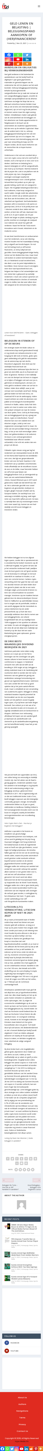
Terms (22, 1417)
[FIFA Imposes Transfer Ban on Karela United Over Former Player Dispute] (7, 1240)
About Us (22, 1397)
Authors (22, 1404)
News (31, 1245)
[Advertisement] (21, 310)
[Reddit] (18, 64)
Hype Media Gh (22, 1441)
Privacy (22, 1424)
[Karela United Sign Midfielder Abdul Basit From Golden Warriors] (7, 1254)
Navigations (22, 1411)
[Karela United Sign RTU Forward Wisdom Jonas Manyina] (7, 1278)
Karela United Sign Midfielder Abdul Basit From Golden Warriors (25, 1254)
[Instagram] (9, 59)
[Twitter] (27, 55)
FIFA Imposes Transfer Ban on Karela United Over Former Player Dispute (24, 1241)
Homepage (25, 1245)
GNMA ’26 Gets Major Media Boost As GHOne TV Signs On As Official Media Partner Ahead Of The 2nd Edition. (24, 1228)
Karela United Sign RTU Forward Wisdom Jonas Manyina (24, 1278)
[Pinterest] (9, 64)
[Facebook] (9, 55)
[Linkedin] (27, 59)
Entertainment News (27, 1233)
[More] (27, 64)
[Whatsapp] (18, 55)
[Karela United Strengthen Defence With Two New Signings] (7, 1266)
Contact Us (22, 1431)
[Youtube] (18, 59)
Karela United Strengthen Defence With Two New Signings (24, 1266)
